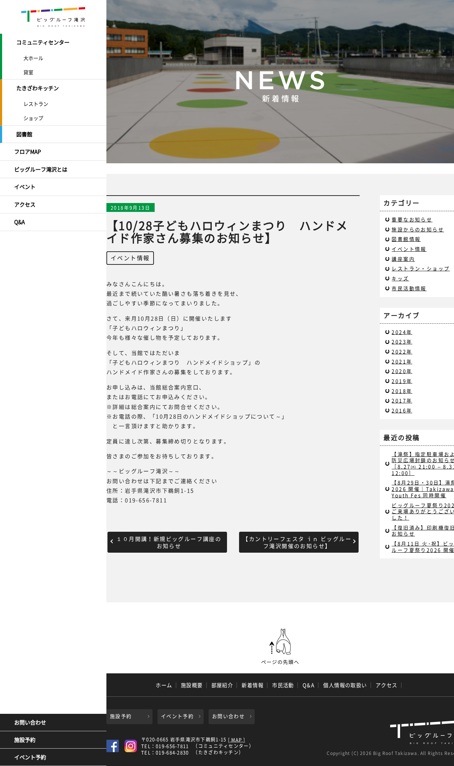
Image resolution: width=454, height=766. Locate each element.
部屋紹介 (222, 685)
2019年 (402, 380)
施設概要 (192, 685)
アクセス (24, 204)
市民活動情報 (409, 288)
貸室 (28, 72)
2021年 (402, 361)
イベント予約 (30, 757)
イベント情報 (130, 257)
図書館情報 (406, 238)
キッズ (400, 278)
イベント (24, 187)
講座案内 (403, 258)
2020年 (402, 370)
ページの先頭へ (280, 646)
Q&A (19, 222)
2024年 (402, 331)
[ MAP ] (236, 740)
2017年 (402, 400)
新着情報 (253, 685)
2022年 (402, 351)
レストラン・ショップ (421, 268)
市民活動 (283, 685)
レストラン (35, 103)
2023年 (402, 341)
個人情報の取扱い (345, 685)
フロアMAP (27, 151)
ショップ (33, 117)
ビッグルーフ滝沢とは (40, 169)
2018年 (402, 390)
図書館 (24, 134)
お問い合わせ (30, 722)
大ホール (33, 57)
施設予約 (24, 740)
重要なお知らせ (412, 219)
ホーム (164, 685)
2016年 (402, 410)
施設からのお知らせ (418, 229)
